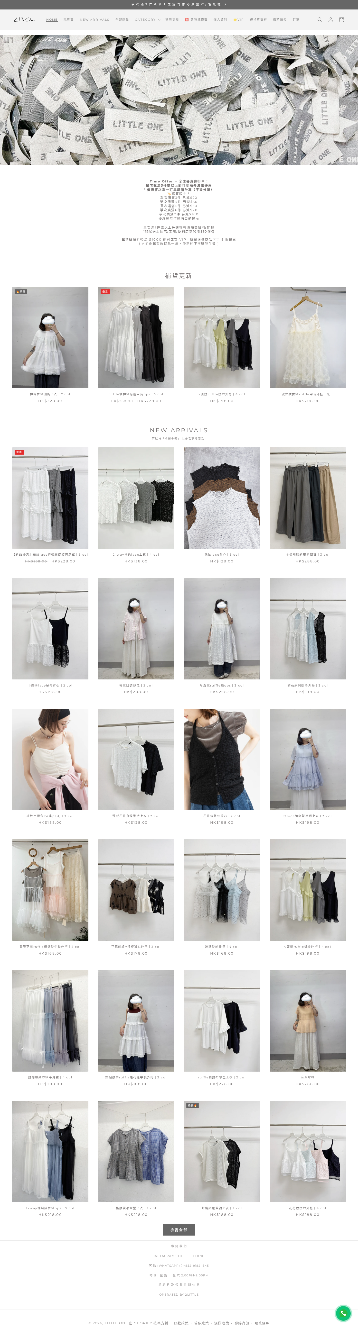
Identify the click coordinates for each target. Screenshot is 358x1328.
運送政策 (221, 1323)
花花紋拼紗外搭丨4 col (307, 1208)
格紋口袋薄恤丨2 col (136, 685)
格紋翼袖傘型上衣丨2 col (136, 1208)
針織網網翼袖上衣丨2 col (222, 1208)
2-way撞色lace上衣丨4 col (136, 554)
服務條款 (262, 1323)
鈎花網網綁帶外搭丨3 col (308, 685)
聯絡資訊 (242, 1323)
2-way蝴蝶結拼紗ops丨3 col (50, 1208)
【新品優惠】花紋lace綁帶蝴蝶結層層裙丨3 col (50, 554)
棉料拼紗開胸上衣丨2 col (50, 394)
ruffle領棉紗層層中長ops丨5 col (136, 394)
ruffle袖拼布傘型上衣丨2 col (222, 1077)
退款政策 (181, 1323)
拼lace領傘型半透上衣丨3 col (307, 816)
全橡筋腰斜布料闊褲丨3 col (308, 554)
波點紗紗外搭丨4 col (222, 947)
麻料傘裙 (308, 1077)
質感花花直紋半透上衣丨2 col (136, 816)
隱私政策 (201, 1323)
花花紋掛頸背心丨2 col (221, 816)
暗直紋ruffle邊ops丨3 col (222, 685)
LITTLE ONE (116, 1323)
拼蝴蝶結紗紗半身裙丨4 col (50, 1077)
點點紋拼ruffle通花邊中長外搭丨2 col (136, 1077)
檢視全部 (179, 1230)
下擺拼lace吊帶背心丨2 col (50, 685)
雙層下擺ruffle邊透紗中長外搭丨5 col (50, 947)
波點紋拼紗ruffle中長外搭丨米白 (308, 394)
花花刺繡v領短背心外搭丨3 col (136, 947)
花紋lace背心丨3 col (222, 554)
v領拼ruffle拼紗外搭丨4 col (221, 394)
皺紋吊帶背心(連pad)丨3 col (50, 816)
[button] (147, 20)
